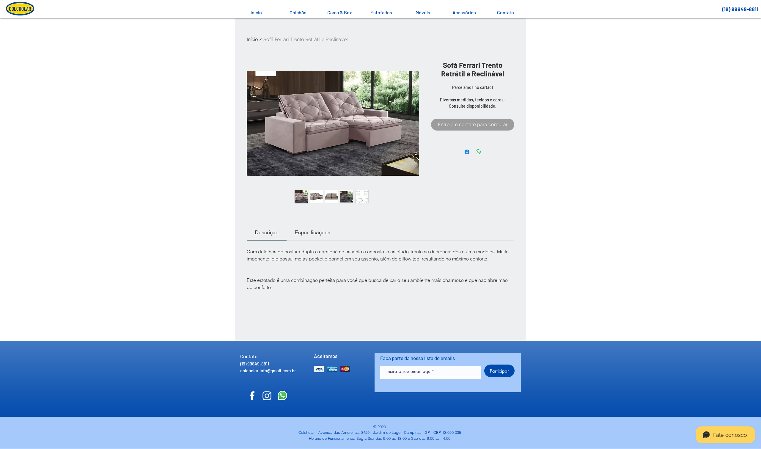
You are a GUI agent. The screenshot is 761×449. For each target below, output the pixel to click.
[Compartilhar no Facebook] (467, 152)
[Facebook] (252, 396)
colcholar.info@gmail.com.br (268, 370)
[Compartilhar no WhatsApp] (478, 152)
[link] (267, 232)
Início (252, 39)
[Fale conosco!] (282, 396)
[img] (319, 369)
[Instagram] (267, 396)
